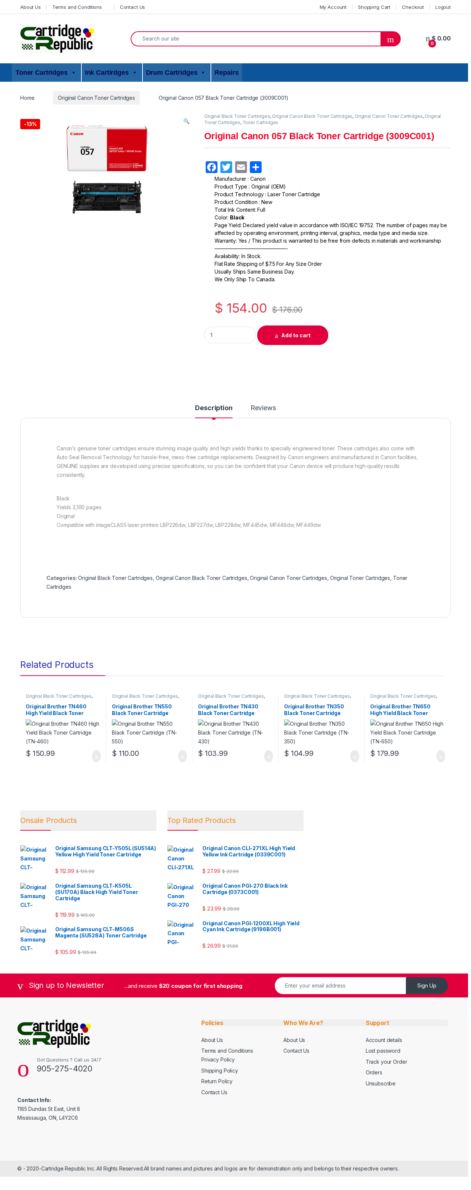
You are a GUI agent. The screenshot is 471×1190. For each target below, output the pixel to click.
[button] (186, 121)
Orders (374, 1072)
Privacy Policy (218, 1059)
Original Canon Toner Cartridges (96, 98)
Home (27, 98)
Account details (384, 1040)
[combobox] (256, 38)
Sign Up (426, 985)
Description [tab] (213, 408)
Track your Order (386, 1062)
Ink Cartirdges (107, 72)
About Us (30, 7)
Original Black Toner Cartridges (237, 116)
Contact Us (132, 7)
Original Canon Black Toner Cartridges (312, 116)
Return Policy (217, 1081)
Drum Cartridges (172, 72)
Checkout (413, 7)
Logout (443, 7)
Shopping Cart (374, 7)
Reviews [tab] (263, 408)
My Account (333, 7)
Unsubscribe (381, 1083)
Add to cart (296, 335)
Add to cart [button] (96, 756)
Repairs (226, 72)
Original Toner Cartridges (360, 578)
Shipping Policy (219, 1070)
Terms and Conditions (77, 7)
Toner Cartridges (41, 72)
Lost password (383, 1051)
